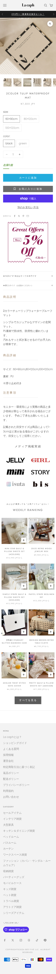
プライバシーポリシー (16, 785)
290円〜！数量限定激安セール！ (28, 14)
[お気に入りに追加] (23, 522)
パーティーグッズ (13, 877)
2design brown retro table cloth (41, 641)
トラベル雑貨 (11, 901)
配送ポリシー (11, 779)
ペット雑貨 (9, 895)
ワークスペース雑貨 (15, 855)
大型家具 (8, 825)
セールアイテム (12, 813)
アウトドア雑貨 (12, 907)
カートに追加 (28, 178)
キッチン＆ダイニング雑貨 (19, 831)
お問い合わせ (11, 797)
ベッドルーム (11, 837)
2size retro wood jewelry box (41, 550)
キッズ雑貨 (9, 889)
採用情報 (8, 755)
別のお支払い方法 (28, 207)
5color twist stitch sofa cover (14, 684)
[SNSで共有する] (14, 216)
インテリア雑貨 (12, 819)
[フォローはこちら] (4, 940)
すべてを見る (28, 700)
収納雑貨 (8, 871)
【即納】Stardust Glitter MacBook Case (14, 641)
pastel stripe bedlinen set (41, 595)
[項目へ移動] (7, 82)
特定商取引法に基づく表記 (19, 767)
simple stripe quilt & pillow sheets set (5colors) (14, 597)
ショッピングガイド (15, 743)
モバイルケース (12, 883)
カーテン (8, 849)
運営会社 (8, 761)
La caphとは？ (12, 737)
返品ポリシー (11, 773)
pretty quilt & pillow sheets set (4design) (41, 684)
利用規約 (8, 791)
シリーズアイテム (13, 913)
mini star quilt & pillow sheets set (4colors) (14, 551)
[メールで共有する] (27, 216)
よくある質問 (11, 749)
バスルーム (9, 843)
